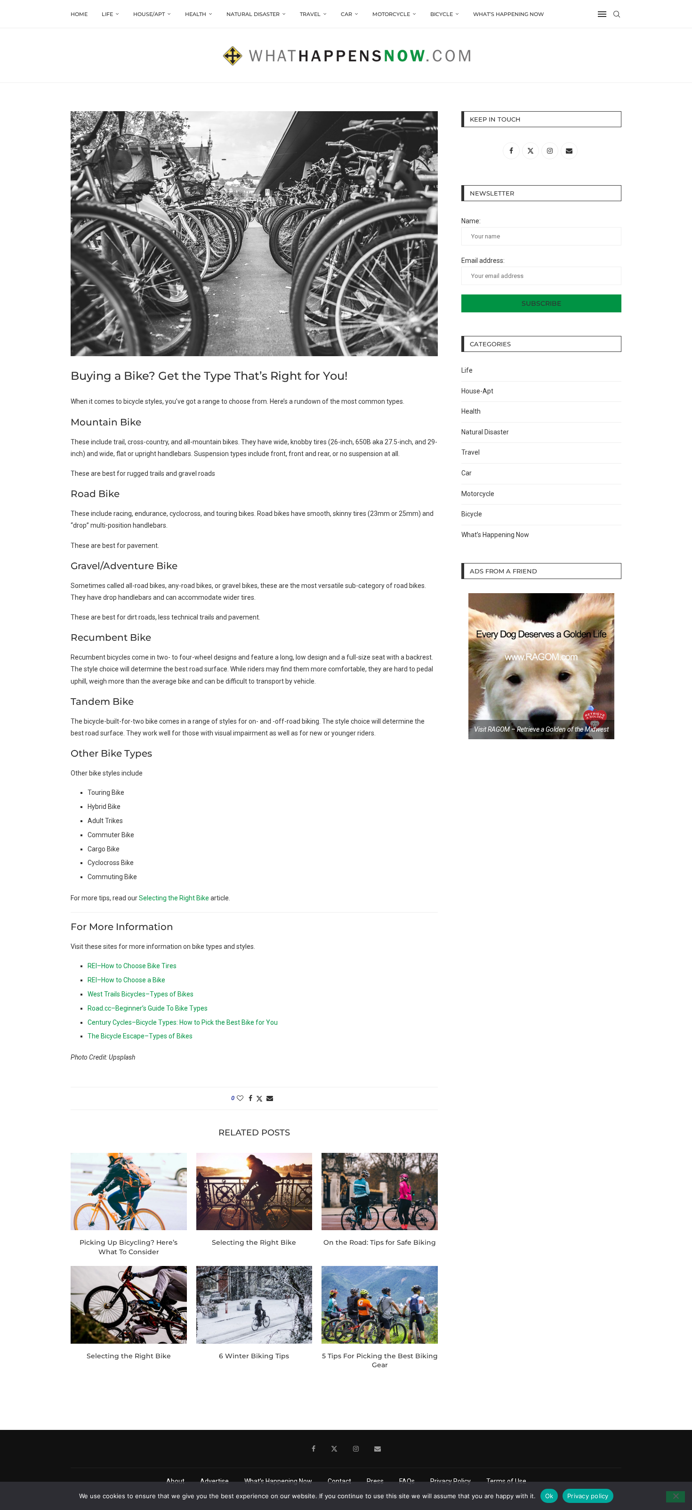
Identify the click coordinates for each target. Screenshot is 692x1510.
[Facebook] (313, 1448)
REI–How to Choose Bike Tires (132, 966)
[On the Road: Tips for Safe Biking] (380, 1191)
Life (107, 14)
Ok (549, 1495)
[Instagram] (356, 1448)
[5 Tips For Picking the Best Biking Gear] (380, 1304)
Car (346, 14)
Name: (471, 221)
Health (195, 14)
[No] (675, 1496)
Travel (310, 14)
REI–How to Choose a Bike (126, 980)
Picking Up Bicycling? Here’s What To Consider (128, 1247)
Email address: (483, 260)
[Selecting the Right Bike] (254, 1191)
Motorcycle (391, 14)
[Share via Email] (269, 1098)
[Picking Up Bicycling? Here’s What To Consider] (129, 1191)
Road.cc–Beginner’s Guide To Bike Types (148, 1008)
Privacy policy (588, 1495)
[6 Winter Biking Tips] (254, 1304)
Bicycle (441, 14)
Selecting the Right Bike (174, 898)
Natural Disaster (253, 14)
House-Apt (477, 391)
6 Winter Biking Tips (254, 1356)
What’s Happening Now (508, 14)
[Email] (377, 1448)
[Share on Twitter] (259, 1098)
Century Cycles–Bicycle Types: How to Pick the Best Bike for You (183, 1022)
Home (79, 14)
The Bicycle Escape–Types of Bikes (140, 1036)
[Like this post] (240, 1098)
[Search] (616, 14)
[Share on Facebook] (250, 1098)
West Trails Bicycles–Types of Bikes (140, 994)
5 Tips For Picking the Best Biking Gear (380, 1361)
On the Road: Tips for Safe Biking (379, 1242)
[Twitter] (334, 1448)
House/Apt (149, 14)
